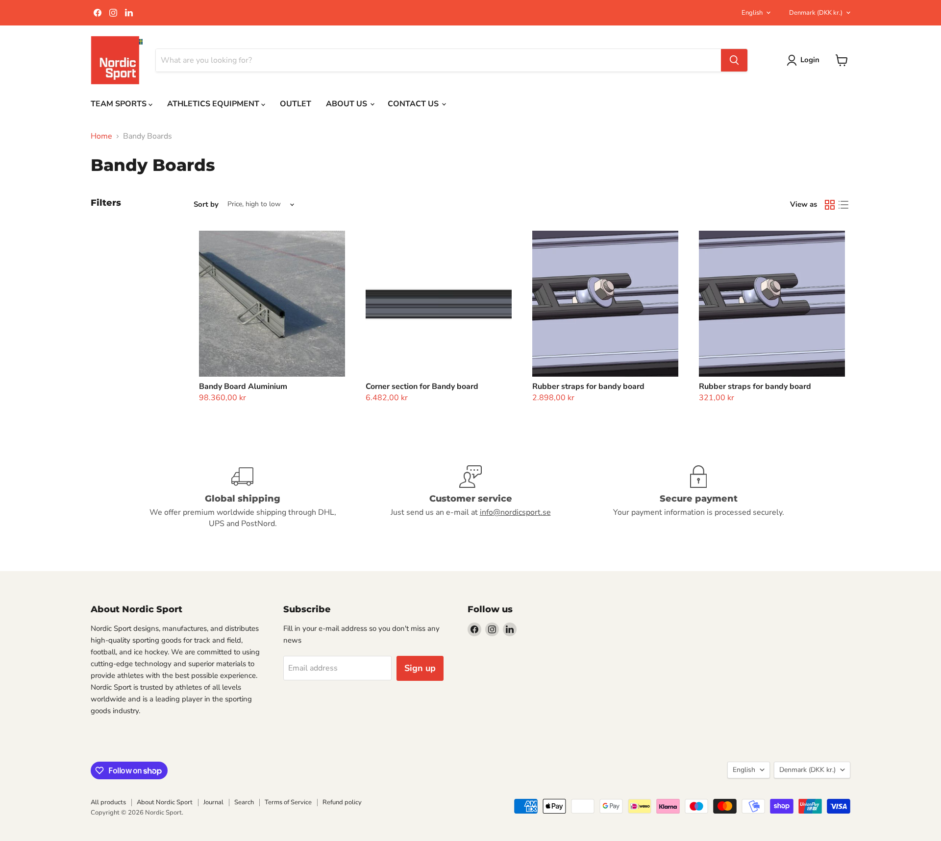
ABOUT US (347, 103)
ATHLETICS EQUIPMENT (214, 103)
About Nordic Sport (165, 802)
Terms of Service (288, 802)
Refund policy (342, 802)
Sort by (206, 204)
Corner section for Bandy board (422, 386)
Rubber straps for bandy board (588, 386)
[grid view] (830, 205)
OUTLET (295, 103)
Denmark (815, 12)
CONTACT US (414, 103)
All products (108, 802)
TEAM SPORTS (120, 103)
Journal (213, 802)
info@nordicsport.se (515, 512)
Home (101, 136)
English (752, 12)
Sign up (420, 668)
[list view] (843, 205)
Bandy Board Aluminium (243, 386)
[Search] (734, 60)
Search (244, 802)
